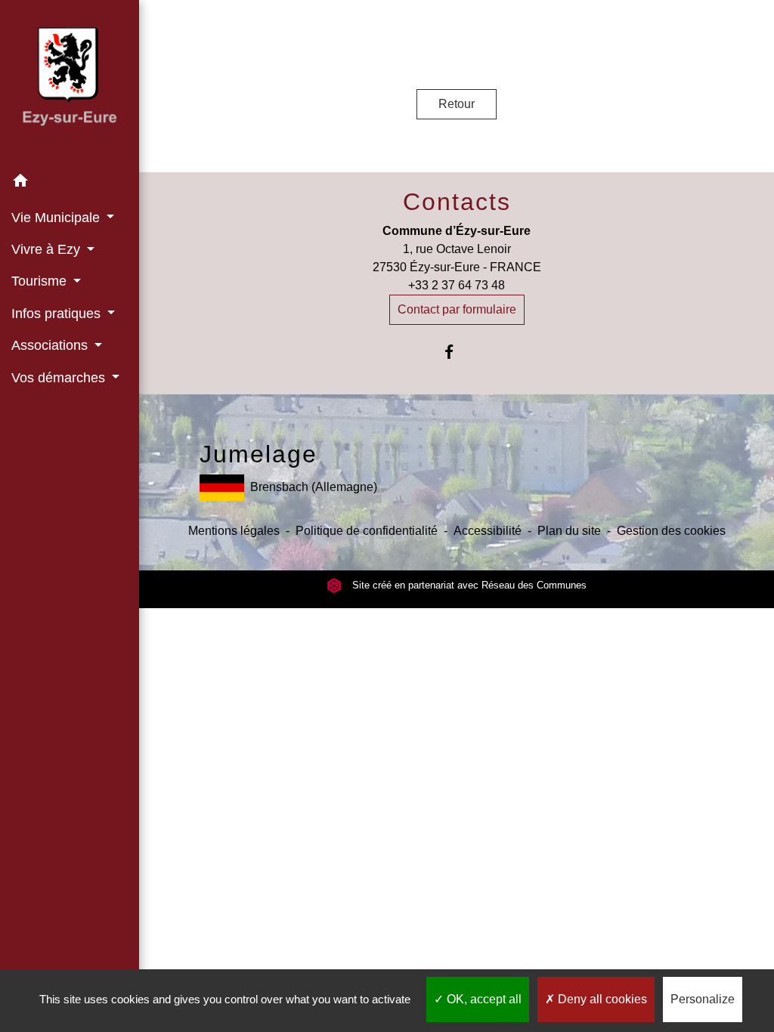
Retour (456, 103)
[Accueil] (69, 82)
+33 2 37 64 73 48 (456, 285)
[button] (69, 183)
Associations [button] (51, 345)
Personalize (702, 999)
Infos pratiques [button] (57, 313)
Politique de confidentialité (367, 530)
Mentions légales (234, 530)
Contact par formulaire (457, 309)
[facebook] (456, 351)
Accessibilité (488, 530)
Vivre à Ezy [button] (47, 249)
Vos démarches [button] (60, 377)
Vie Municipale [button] (57, 217)
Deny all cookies (601, 999)
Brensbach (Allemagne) (313, 486)
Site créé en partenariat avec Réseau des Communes (468, 585)
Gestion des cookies (671, 530)
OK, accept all (483, 999)
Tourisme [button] (40, 281)
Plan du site (569, 530)
